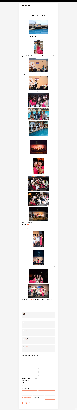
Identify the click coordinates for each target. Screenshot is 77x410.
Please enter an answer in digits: (25, 380)
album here (29, 303)
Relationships (49, 6)
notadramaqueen (29, 226)
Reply (23, 326)
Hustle (44, 6)
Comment (23, 357)
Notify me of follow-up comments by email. (27, 385)
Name (22, 367)
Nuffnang (25, 308)
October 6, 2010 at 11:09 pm (27, 347)
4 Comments (42, 16)
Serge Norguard (26, 346)
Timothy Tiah (32, 299)
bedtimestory (27, 224)
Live (46, 6)
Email (22, 370)
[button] (47, 6)
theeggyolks (27, 228)
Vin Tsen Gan (26, 322)
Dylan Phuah (26, 338)
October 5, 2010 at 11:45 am (27, 339)
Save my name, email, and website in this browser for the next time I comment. (31, 378)
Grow (42, 6)
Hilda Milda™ (26, 330)
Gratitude (53, 6)
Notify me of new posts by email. (25, 388)
